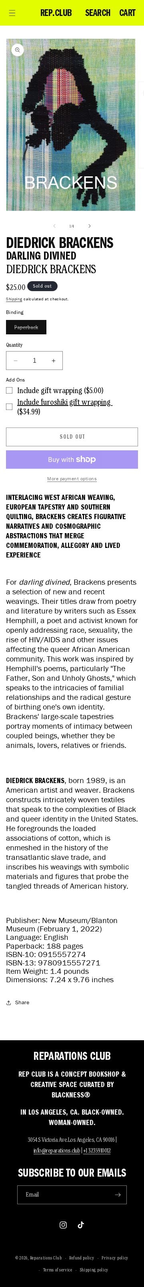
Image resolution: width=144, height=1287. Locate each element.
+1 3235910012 (97, 1150)
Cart (127, 12)
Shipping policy (94, 1269)
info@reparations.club (57, 1150)
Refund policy (81, 1257)
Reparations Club (46, 1257)
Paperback (30, 329)
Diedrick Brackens (51, 269)
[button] (12, 13)
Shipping (14, 299)
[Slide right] (89, 226)
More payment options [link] (72, 478)
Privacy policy (115, 1257)
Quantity (14, 345)
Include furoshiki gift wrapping (64, 402)
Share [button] (22, 1002)
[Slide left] (54, 226)
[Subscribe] (117, 1194)
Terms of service (57, 1269)
